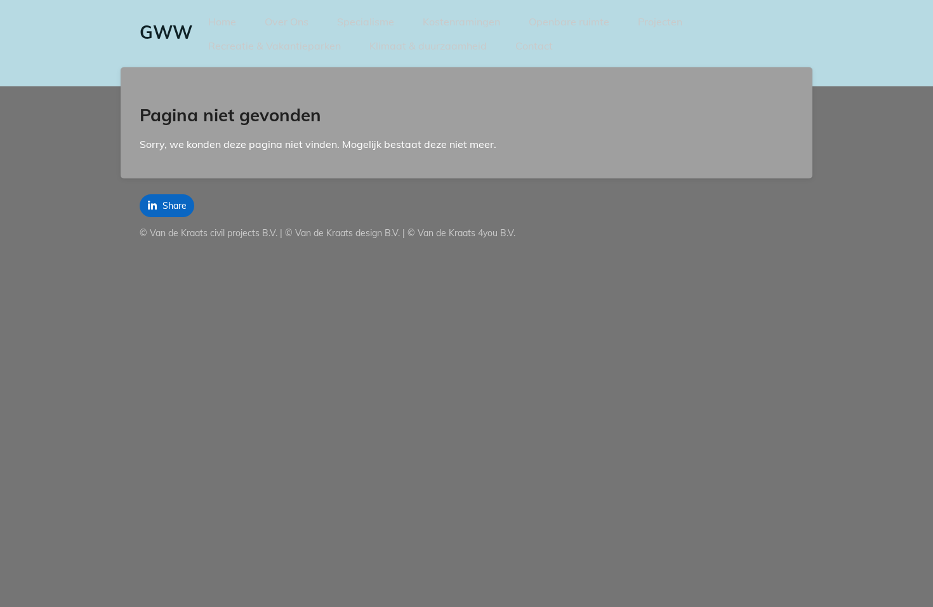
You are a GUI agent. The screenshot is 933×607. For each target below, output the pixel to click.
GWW (166, 32)
